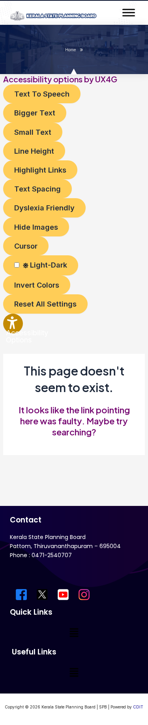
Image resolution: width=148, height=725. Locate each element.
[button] (74, 633)
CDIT (138, 707)
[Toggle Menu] (128, 12)
